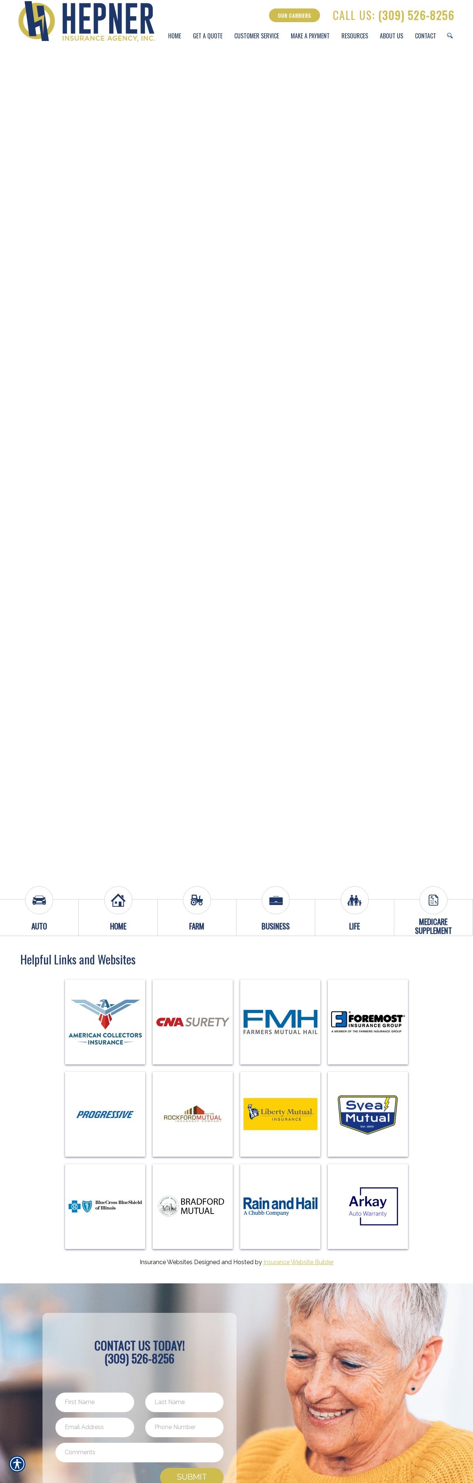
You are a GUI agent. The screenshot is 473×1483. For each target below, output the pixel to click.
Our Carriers (294, 15)
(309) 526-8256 (394, 15)
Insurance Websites (166, 1262)
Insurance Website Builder (298, 1262)
